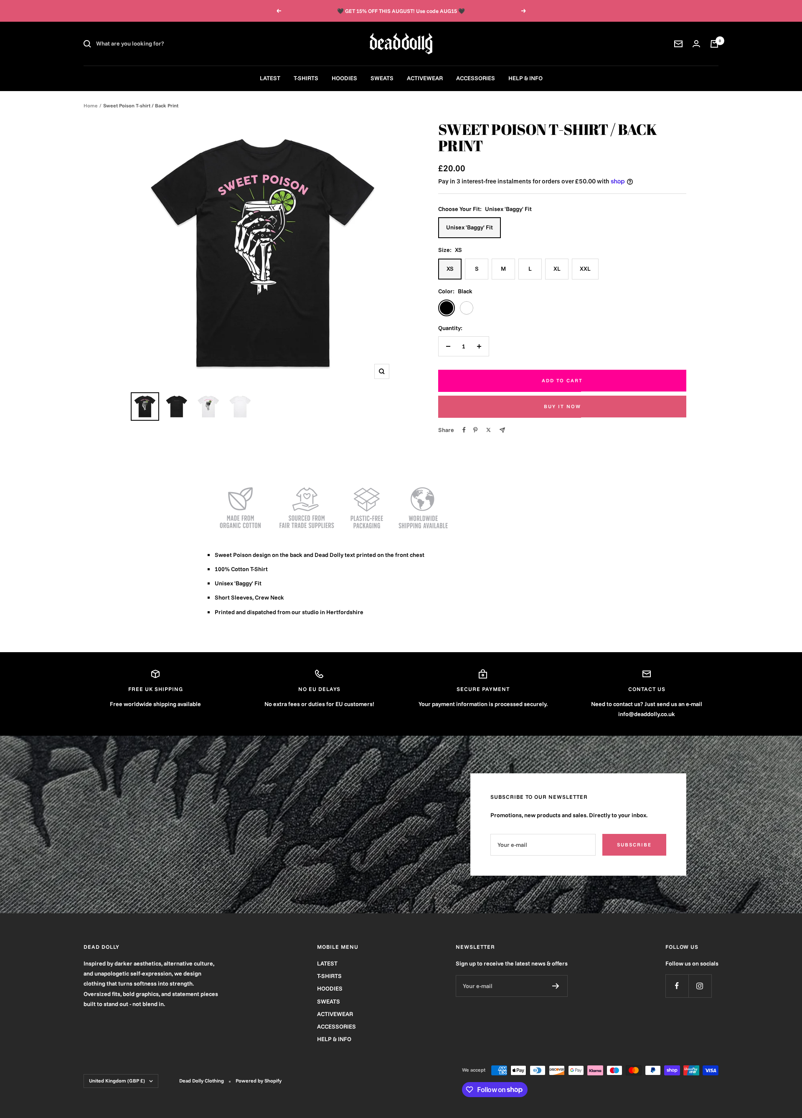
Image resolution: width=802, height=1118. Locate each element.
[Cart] (714, 44)
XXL (585, 268)
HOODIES (344, 78)
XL (557, 268)
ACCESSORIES (475, 78)
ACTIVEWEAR (425, 78)
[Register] (555, 986)
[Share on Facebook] (464, 430)
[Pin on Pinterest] (475, 430)
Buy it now (562, 406)
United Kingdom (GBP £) (117, 1080)
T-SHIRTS (306, 78)
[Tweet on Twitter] (488, 430)
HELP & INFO (525, 78)
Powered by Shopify (259, 1080)
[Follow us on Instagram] (699, 985)
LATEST (270, 78)
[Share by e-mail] (502, 430)
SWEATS (382, 78)
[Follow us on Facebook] (676, 985)
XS (450, 268)
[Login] (696, 43)
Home (91, 105)
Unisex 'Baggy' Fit (469, 227)
